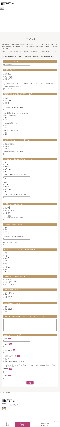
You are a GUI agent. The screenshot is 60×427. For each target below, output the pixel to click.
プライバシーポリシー (7, 409)
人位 (15, 176)
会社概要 (4, 407)
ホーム (1, 392)
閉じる (9, 215)
